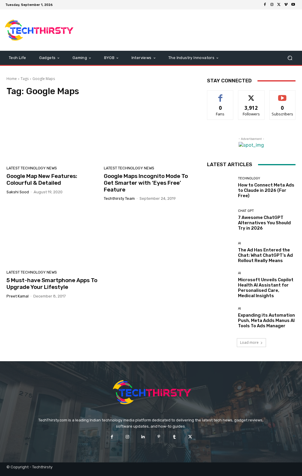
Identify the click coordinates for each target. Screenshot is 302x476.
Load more (249, 342)
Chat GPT (246, 210)
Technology (249, 178)
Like (220, 95)
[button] (290, 58)
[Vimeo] (286, 4)
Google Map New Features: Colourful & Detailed (41, 179)
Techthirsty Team (119, 198)
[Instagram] (271, 4)
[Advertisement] (187, 30)
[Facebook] (264, 4)
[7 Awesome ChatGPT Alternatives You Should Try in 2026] (220, 220)
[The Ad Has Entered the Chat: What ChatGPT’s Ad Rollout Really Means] (220, 252)
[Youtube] (293, 4)
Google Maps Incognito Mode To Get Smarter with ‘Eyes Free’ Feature (146, 183)
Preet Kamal (17, 296)
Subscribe (282, 95)
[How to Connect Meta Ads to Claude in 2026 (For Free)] (220, 187)
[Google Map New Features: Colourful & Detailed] (52, 132)
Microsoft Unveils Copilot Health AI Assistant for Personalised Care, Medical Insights (265, 287)
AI (239, 243)
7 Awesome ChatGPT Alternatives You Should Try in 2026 (264, 223)
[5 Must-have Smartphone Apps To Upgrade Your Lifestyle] (52, 237)
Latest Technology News (31, 168)
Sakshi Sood (17, 192)
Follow (251, 95)
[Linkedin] (143, 437)
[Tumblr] (174, 437)
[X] (279, 4)
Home (11, 78)
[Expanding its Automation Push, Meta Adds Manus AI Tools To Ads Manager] (220, 317)
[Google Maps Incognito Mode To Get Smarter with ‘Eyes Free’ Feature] (149, 132)
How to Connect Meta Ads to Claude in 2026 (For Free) (266, 190)
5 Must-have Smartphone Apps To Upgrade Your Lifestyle (51, 283)
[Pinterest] (159, 437)
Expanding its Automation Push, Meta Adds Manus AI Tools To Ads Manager (266, 320)
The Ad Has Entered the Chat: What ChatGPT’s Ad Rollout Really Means (265, 255)
